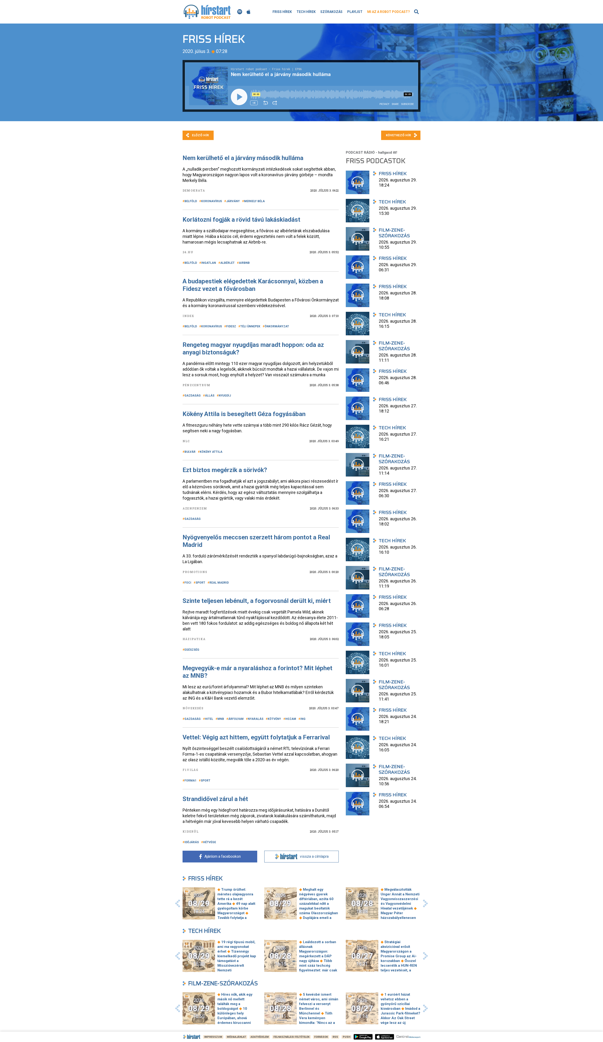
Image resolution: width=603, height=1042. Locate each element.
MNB (220, 719)
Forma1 (190, 780)
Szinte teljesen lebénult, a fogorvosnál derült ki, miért (257, 600)
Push (346, 1036)
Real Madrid (219, 582)
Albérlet (227, 263)
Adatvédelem (260, 1036)
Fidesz (231, 326)
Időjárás (191, 842)
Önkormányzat (277, 326)
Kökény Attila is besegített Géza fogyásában (244, 413)
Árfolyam (236, 719)
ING (303, 719)
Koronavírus (211, 201)
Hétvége (209, 842)
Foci (187, 582)
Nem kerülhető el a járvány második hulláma (243, 157)
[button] (178, 903)
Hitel (209, 719)
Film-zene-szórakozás (223, 983)
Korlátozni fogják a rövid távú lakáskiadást (241, 219)
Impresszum (213, 1036)
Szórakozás (331, 12)
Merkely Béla (254, 201)
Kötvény (274, 719)
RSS (335, 1036)
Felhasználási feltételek (291, 1036)
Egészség (191, 649)
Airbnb (244, 263)
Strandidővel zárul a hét (215, 798)
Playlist (355, 12)
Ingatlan (208, 263)
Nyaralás (255, 719)
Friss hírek (282, 12)
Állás (209, 395)
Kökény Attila (211, 451)
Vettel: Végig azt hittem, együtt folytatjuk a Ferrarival (256, 737)
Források (321, 1036)
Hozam (290, 719)
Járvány (233, 201)
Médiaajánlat (236, 1036)
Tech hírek (306, 12)
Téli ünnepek (250, 326)
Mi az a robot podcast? (388, 12)
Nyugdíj (225, 395)
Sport (200, 582)
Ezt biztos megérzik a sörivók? (225, 469)
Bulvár (190, 451)
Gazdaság (192, 395)
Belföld (190, 201)
